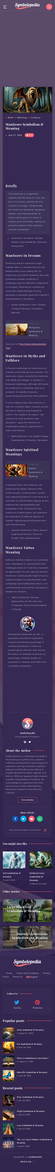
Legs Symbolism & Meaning (30, 1125)
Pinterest (38, 1008)
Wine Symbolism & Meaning (30, 1097)
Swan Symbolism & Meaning (30, 1030)
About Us (17, 976)
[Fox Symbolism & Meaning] (8, 1047)
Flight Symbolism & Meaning (31, 1111)
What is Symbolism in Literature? (33, 1058)
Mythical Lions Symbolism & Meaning (37, 876)
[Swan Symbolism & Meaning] (8, 1033)
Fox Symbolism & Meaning (29, 1044)
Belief (11, 117)
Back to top (26, 1161)
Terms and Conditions (27, 973)
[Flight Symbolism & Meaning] (8, 1114)
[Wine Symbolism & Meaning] (8, 1100)
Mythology (22, 117)
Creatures (36, 117)
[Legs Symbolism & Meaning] (8, 1128)
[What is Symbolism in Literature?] (8, 1061)
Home (9, 973)
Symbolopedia (27, 733)
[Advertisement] (27, 48)
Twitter (17, 1008)
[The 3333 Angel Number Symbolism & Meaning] (8, 1143)
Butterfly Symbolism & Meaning (32, 1072)
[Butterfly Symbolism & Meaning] (8, 1075)
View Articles (27, 800)
